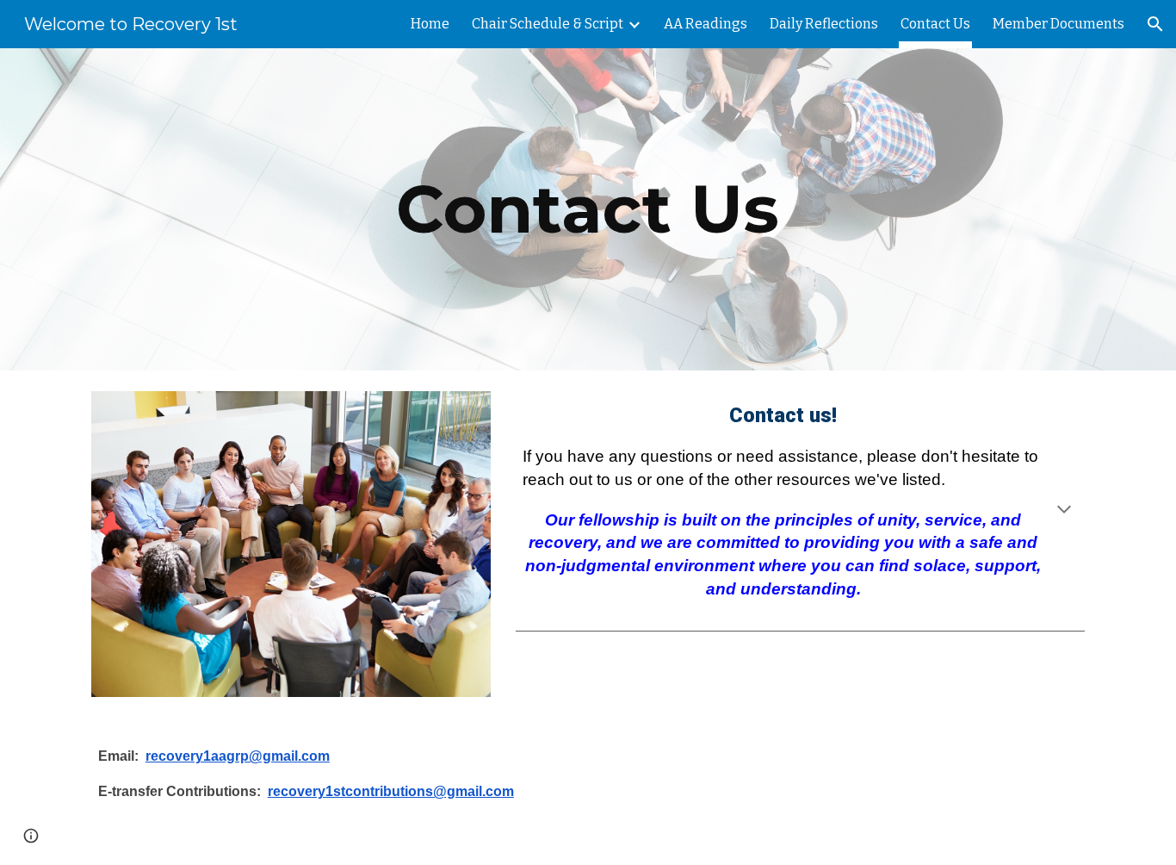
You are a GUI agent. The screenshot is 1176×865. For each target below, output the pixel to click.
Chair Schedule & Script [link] (547, 24)
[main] (588, 209)
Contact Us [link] (935, 24)
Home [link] (430, 24)
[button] (1155, 24)
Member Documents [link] (1058, 24)
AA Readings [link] (705, 24)
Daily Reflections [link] (824, 24)
